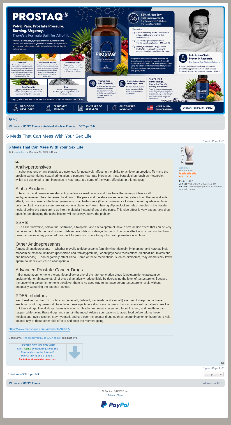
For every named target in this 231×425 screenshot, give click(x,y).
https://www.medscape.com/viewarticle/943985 (39, 329)
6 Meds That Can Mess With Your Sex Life (49, 136)
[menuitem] (13, 119)
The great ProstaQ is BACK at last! (42, 337)
